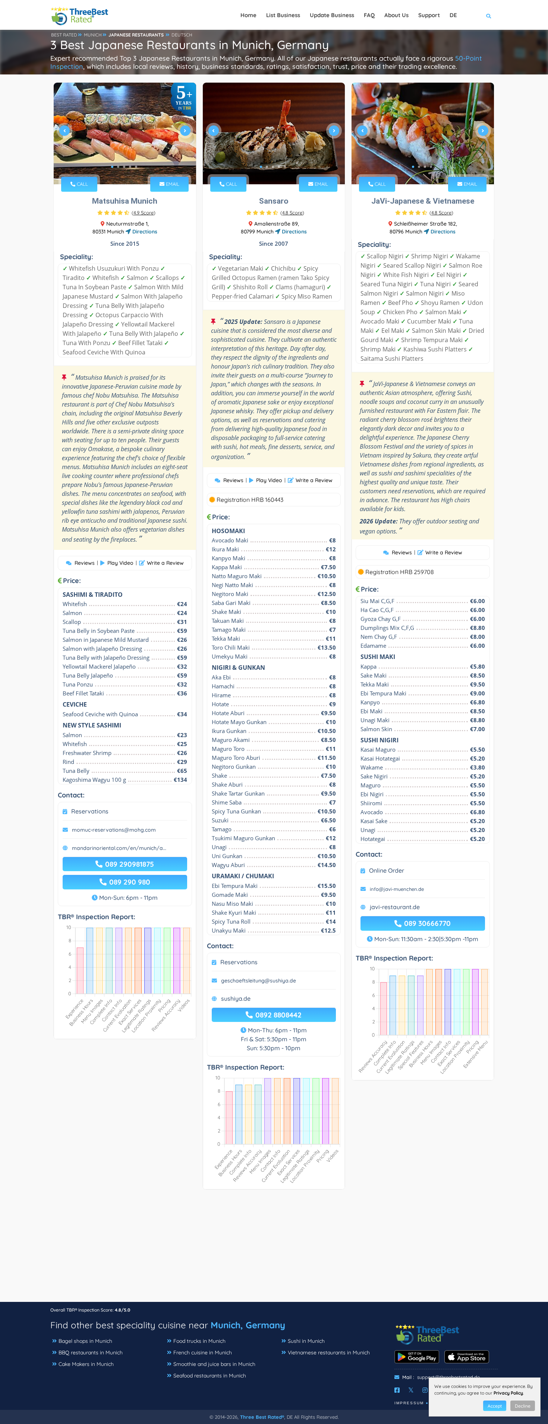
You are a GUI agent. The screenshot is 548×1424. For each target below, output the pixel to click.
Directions (144, 231)
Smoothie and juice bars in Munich (214, 1364)
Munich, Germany (248, 1325)
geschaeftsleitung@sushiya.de (258, 980)
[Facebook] (397, 1390)
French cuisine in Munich (202, 1352)
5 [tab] (136, 167)
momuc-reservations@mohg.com (114, 829)
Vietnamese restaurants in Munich (329, 1352)
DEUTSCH (181, 35)
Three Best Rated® (262, 1417)
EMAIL (171, 184)
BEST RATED (64, 35)
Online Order (386, 870)
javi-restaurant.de (395, 907)
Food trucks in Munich (199, 1341)
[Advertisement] (274, 1249)
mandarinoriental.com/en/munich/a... (119, 848)
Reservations (89, 811)
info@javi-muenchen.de (397, 889)
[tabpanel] (125, 133)
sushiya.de (236, 998)
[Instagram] (425, 1390)
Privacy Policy (508, 1393)
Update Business (332, 15)
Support (429, 15)
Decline (522, 1406)
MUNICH (93, 35)
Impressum (409, 1403)
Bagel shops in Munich (85, 1341)
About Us (396, 15)
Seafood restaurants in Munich (209, 1375)
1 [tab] (112, 167)
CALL (81, 184)
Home (248, 15)
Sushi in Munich (306, 1341)
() (143, 213)
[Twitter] (411, 1390)
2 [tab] (118, 167)
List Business (283, 15)
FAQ (369, 15)
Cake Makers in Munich (86, 1364)
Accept (495, 1406)
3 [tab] (124, 167)
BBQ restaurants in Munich (91, 1352)
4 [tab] (130, 167)
